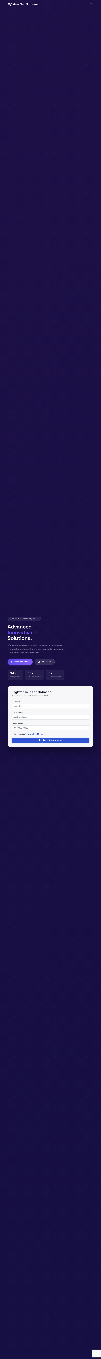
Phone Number (18, 723)
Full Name (16, 701)
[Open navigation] (91, 4)
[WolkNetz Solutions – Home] (23, 4)
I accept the (28, 734)
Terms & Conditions (34, 734)
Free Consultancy (21, 662)
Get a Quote (46, 662)
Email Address (18, 712)
